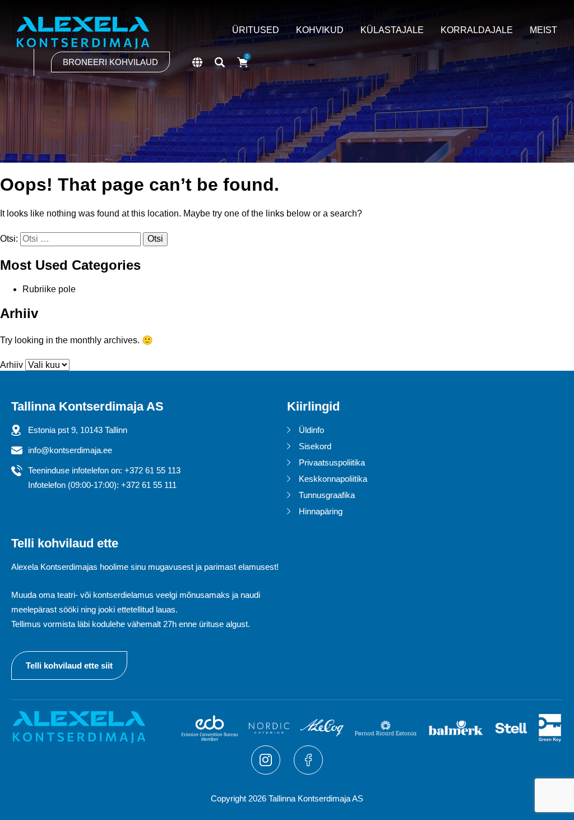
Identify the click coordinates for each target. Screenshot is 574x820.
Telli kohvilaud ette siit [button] (69, 665)
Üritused (255, 30)
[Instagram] (267, 771)
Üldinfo (311, 430)
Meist (543, 30)
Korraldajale (477, 30)
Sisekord (315, 446)
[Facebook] (308, 771)
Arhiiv (11, 365)
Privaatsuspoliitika (332, 462)
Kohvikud (320, 30)
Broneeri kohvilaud (110, 62)
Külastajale (392, 30)
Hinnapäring (320, 511)
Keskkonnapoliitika (333, 478)
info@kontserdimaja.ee (70, 450)
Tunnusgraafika (327, 495)
